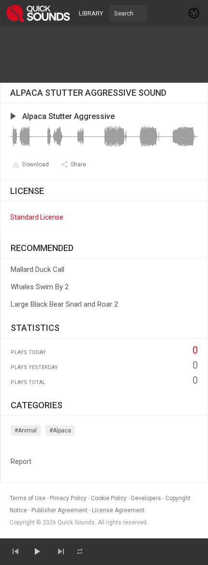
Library (91, 13)
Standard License (36, 217)
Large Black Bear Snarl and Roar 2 (64, 304)
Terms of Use (27, 498)
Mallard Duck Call (37, 269)
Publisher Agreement (59, 510)
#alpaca (60, 430)
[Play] (37, 551)
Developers (146, 498)
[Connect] (194, 13)
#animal (26, 430)
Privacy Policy (68, 498)
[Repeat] (79, 551)
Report (21, 461)
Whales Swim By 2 (40, 286)
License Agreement (118, 510)
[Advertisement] (104, 54)
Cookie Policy (109, 498)
